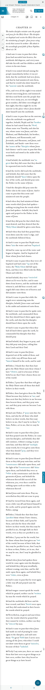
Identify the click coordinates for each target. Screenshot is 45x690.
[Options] (41, 17)
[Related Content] (36, 17)
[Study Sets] (27, 17)
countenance (12, 464)
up (28, 263)
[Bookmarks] (32, 17)
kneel (24, 177)
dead (34, 125)
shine (37, 467)
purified (10, 517)
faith (22, 637)
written (38, 593)
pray (27, 413)
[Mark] (2, 39)
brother (37, 122)
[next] (33, 687)
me (34, 396)
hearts (29, 604)
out (38, 540)
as (39, 422)
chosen (14, 372)
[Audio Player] (38, 683)
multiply (34, 444)
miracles (34, 643)
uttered (12, 624)
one (8, 428)
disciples (25, 146)
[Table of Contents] (2, 17)
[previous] (11, 687)
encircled (33, 277)
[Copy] (2, 44)
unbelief (24, 646)
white (9, 473)
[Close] (2, 35)
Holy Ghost (12, 227)
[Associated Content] (43, 27)
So (13, 637)
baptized (36, 245)
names (12, 146)
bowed (9, 361)
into (13, 245)
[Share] (2, 48)
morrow (13, 86)
